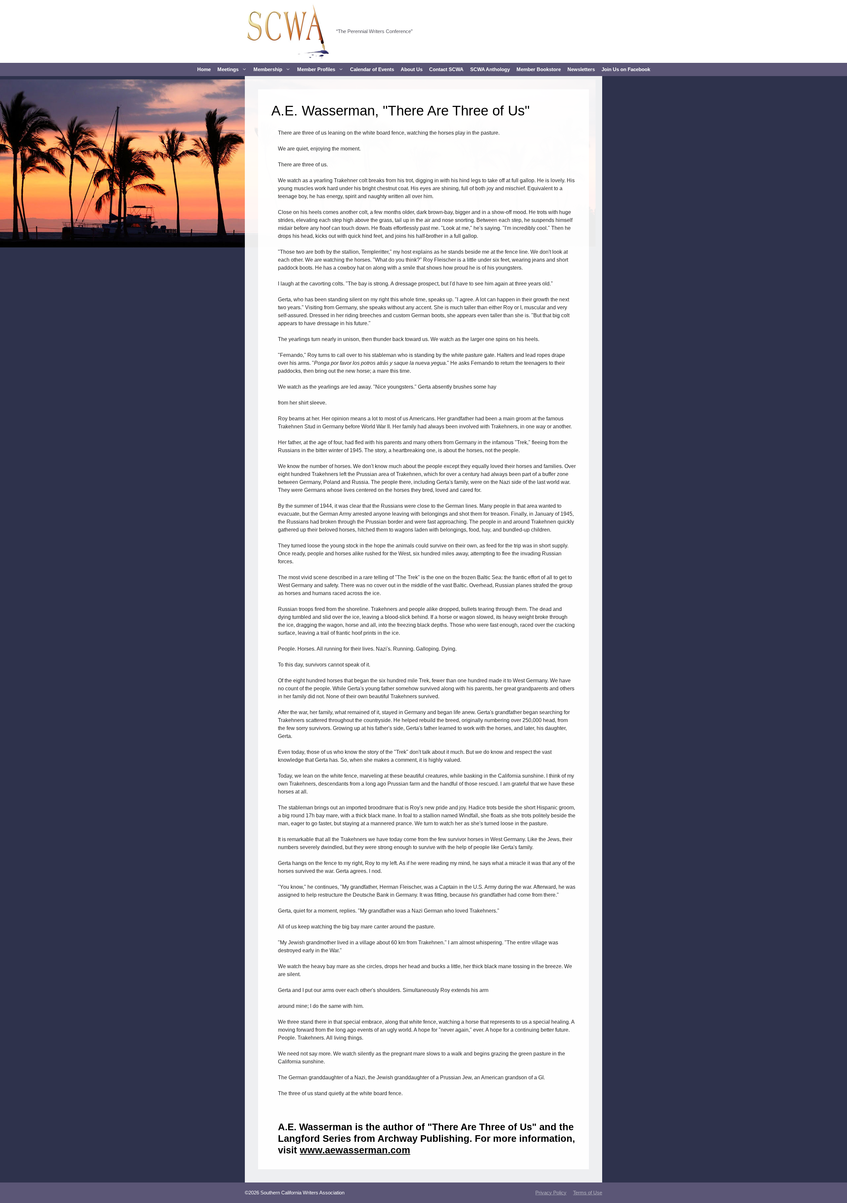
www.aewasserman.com (355, 1150)
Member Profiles (316, 69)
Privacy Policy (550, 1192)
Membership (267, 69)
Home (204, 69)
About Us (412, 69)
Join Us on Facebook (626, 69)
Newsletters (581, 69)
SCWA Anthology (490, 69)
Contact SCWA (446, 69)
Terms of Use (587, 1192)
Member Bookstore (538, 69)
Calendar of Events (372, 69)
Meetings (228, 69)
